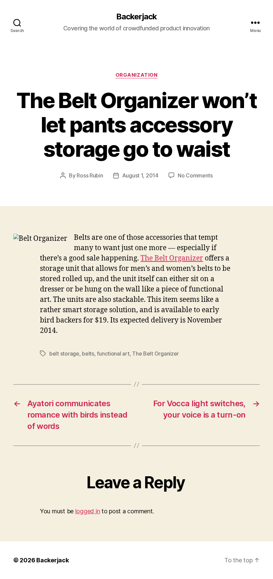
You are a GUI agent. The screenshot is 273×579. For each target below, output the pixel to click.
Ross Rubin (90, 175)
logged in (87, 511)
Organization (137, 75)
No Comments (195, 175)
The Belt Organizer (171, 258)
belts (88, 353)
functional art (113, 353)
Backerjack (136, 17)
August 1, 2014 (140, 175)
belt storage (64, 353)
